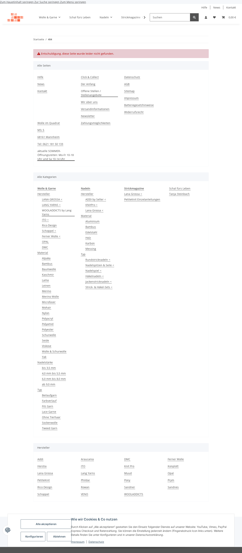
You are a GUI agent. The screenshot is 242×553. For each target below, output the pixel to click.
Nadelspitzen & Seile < (99, 265)
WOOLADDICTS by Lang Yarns (56, 212)
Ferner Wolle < (51, 236)
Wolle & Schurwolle (54, 351)
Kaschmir (48, 274)
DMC (45, 247)
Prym (171, 480)
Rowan (85, 487)
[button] (206, 17)
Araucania (87, 459)
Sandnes (173, 487)
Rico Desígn (49, 225)
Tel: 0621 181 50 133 (50, 144)
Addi (40, 459)
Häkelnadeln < (94, 276)
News (216, 7)
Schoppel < (49, 231)
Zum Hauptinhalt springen (17, 2)
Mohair (46, 307)
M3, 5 (40, 130)
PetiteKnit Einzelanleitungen (142, 199)
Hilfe (204, 7)
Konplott (173, 466)
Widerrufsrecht (133, 112)
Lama (45, 280)
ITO (83, 466)
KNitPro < (91, 205)
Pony (127, 480)
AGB (127, 84)
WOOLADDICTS (133, 494)
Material (42, 252)
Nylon (45, 313)
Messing (90, 249)
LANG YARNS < (51, 205)
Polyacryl (47, 318)
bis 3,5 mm (49, 368)
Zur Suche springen (47, 2)
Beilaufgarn (49, 395)
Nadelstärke (45, 362)
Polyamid (48, 324)
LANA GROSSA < (52, 199)
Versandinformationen (95, 109)
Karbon (90, 243)
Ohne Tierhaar (51, 417)
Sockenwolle (49, 422)
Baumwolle (49, 269)
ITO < (45, 220)
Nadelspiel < (93, 270)
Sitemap (129, 91)
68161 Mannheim (48, 137)
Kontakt (231, 7)
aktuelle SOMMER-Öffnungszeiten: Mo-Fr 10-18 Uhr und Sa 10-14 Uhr (55, 155)
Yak (44, 357)
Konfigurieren (34, 536)
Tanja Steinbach (179, 194)
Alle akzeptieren (46, 524)
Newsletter (88, 116)
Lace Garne (49, 411)
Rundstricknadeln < (97, 259)
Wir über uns (89, 102)
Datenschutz (96, 541)
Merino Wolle (50, 296)
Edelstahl (91, 232)
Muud (128, 473)
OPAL (45, 242)
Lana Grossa (45, 473)
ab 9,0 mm (48, 384)
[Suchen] (194, 17)
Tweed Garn (49, 428)
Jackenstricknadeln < (98, 281)
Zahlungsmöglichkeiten (95, 123)
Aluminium (92, 221)
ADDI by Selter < (95, 199)
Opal (171, 473)
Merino (46, 291)
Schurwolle (49, 335)
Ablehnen (59, 536)
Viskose (46, 346)
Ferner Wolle (176, 459)
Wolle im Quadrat (48, 123)
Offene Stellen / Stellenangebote (91, 93)
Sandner (129, 487)
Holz (88, 238)
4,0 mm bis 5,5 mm (54, 373)
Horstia (42, 466)
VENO (84, 494)
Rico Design (44, 487)
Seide (45, 340)
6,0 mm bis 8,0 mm (54, 379)
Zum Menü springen (73, 2)
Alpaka (46, 258)
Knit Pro (129, 466)
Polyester (48, 329)
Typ (39, 390)
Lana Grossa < (94, 210)
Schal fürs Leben (179, 188)
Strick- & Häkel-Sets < (98, 287)
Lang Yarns (88, 473)
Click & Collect (90, 77)
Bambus (47, 263)
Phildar (85, 480)
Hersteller (43, 194)
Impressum (78, 541)
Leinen (46, 285)
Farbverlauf (49, 401)
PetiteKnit (43, 480)
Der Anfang (88, 84)
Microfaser (49, 302)
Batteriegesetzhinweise (139, 105)
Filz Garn (47, 406)
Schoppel (43, 494)
